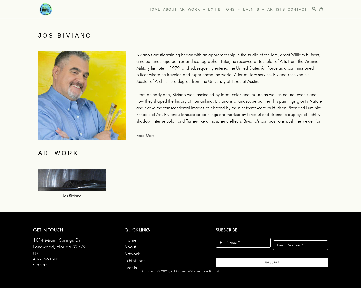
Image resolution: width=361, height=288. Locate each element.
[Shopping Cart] (321, 9)
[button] (193, 9)
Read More (145, 135)
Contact (41, 264)
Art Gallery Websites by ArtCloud (195, 271)
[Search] (314, 9)
